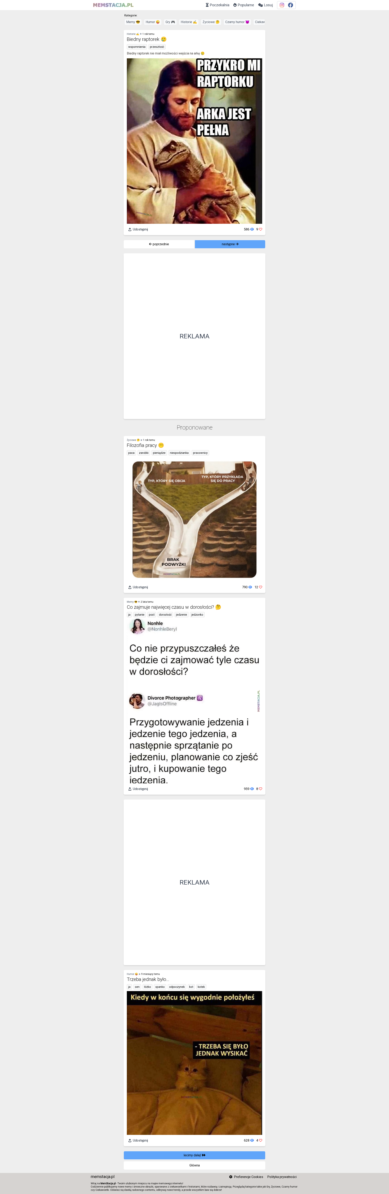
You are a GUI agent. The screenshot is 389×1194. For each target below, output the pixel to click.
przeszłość (157, 46)
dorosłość (165, 614)
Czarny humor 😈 (237, 22)
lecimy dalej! (193, 1155)
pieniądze (159, 452)
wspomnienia (136, 46)
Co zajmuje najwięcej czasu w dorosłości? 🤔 (174, 607)
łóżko (147, 986)
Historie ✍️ (189, 22)
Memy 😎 (133, 22)
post (152, 614)
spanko (160, 986)
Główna (194, 1165)
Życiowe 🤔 (211, 22)
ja (129, 614)
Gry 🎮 (170, 22)
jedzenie (181, 614)
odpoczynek (177, 986)
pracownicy (200, 452)
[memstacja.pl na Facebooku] (290, 5)
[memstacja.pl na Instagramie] (282, 5)
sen (137, 986)
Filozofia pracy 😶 (145, 445)
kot (191, 986)
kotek (201, 986)
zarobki (144, 452)
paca (131, 452)
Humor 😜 (153, 22)
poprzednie (160, 244)
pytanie (139, 614)
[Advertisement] (194, 336)
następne (229, 244)
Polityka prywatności (282, 1177)
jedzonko (197, 614)
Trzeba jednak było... (148, 979)
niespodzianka (179, 452)
